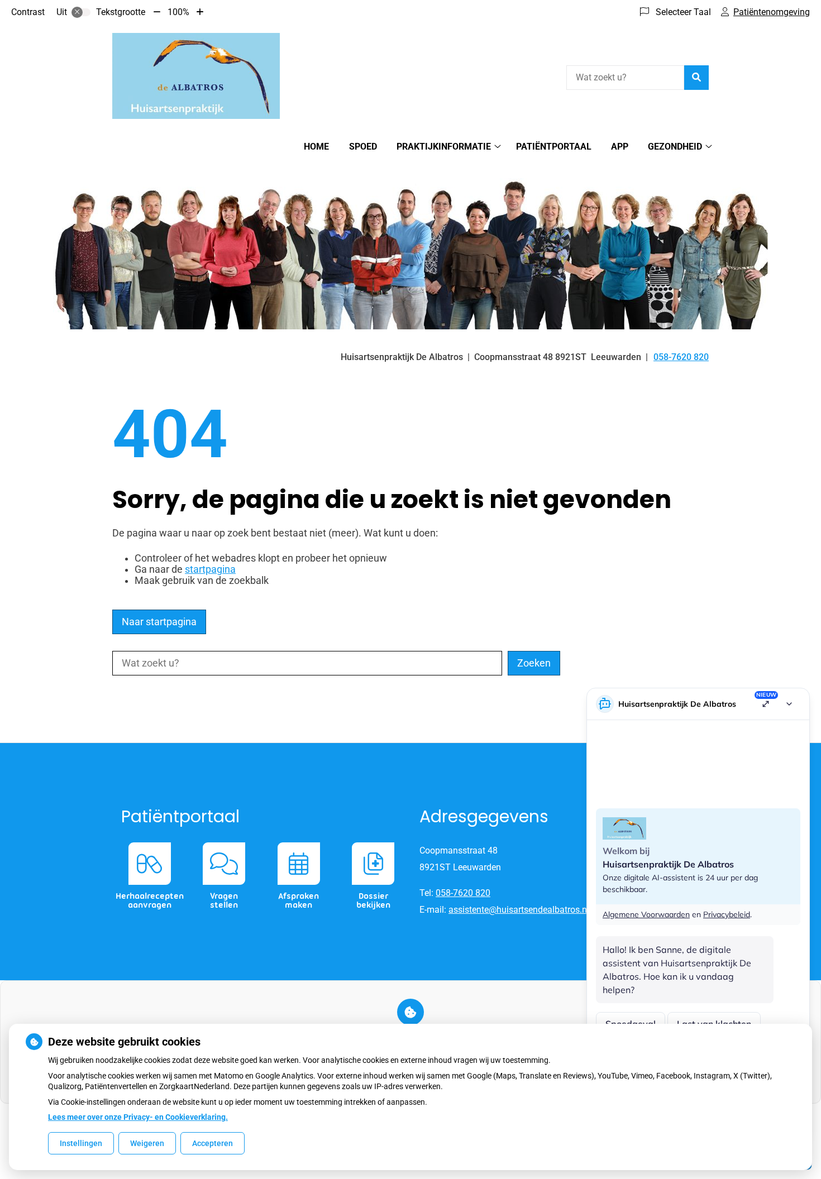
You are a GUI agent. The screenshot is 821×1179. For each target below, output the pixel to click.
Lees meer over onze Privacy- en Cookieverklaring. (138, 1117)
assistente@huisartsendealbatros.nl (518, 909)
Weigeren (147, 1143)
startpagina (210, 569)
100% (178, 12)
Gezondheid (675, 146)
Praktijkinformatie (444, 146)
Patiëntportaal (553, 146)
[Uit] (80, 12)
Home (316, 146)
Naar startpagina (159, 621)
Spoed (363, 146)
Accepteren (212, 1143)
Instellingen (81, 1143)
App (619, 146)
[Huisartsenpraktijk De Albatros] (196, 76)
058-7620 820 (463, 893)
